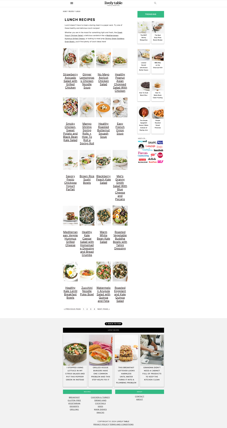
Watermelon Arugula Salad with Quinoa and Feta (103, 294)
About (139, 399)
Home (65, 11)
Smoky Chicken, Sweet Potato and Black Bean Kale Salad (70, 132)
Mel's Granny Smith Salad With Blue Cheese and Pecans (120, 187)
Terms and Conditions (122, 424)
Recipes (71, 11)
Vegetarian (74, 403)
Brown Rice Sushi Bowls (87, 179)
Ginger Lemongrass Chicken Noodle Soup (87, 81)
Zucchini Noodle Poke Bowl (87, 291)
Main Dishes (100, 409)
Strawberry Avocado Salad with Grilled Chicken (70, 81)
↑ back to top (113, 324)
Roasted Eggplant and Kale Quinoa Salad (120, 294)
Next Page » (103, 309)
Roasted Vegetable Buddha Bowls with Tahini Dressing (120, 240)
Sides (100, 406)
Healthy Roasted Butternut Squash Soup (103, 130)
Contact (139, 396)
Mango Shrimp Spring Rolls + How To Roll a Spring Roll (87, 133)
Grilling (74, 409)
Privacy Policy (101, 424)
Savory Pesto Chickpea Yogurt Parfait (70, 182)
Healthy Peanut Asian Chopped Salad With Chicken (120, 82)
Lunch (78, 11)
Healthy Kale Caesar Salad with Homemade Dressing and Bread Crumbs (87, 243)
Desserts (74, 406)
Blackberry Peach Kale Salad (103, 179)
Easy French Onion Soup (120, 128)
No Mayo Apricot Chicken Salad (103, 79)
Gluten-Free (74, 400)
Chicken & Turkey (100, 397)
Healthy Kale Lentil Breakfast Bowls (70, 292)
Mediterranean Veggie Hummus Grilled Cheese (70, 238)
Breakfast (74, 397)
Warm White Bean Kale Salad (103, 236)
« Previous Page (72, 309)
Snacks (100, 413)
